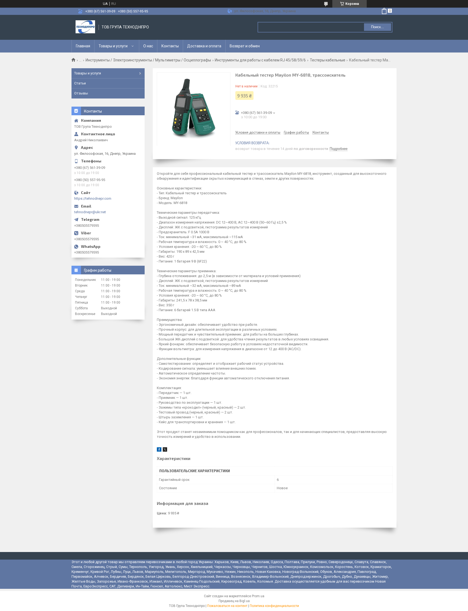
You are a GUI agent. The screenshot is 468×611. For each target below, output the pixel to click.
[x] (165, 450)
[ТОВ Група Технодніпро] (85, 27)
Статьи (80, 83)
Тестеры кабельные (327, 60)
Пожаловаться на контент (227, 606)
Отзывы (81, 93)
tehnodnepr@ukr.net (90, 212)
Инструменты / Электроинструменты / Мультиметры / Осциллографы (148, 60)
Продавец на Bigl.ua (234, 601)
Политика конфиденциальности (274, 606)
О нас (148, 46)
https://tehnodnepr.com (92, 198)
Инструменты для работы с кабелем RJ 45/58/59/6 (260, 60)
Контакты (170, 46)
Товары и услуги (113, 46)
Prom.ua (258, 596)
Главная (83, 46)
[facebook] (159, 450)
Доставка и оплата (204, 46)
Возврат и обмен (245, 46)
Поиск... (377, 27)
